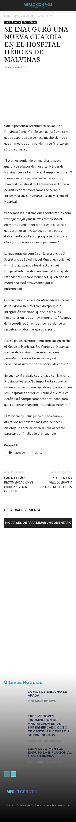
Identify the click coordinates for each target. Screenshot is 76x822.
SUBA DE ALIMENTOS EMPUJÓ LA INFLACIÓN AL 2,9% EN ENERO (50, 752)
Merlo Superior (24, 15)
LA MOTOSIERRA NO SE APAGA (47, 693)
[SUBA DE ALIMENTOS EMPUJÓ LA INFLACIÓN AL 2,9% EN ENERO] (14, 756)
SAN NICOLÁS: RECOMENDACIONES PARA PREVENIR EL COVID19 (18, 484)
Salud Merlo (45, 15)
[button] (7, 5)
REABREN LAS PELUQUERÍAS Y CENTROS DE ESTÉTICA (55, 482)
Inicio (7, 15)
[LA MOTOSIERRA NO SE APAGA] (14, 699)
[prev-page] (7, 774)
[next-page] (13, 774)
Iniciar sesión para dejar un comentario (38, 522)
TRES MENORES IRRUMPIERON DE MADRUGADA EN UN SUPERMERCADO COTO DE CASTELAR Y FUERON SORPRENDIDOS (48, 725)
